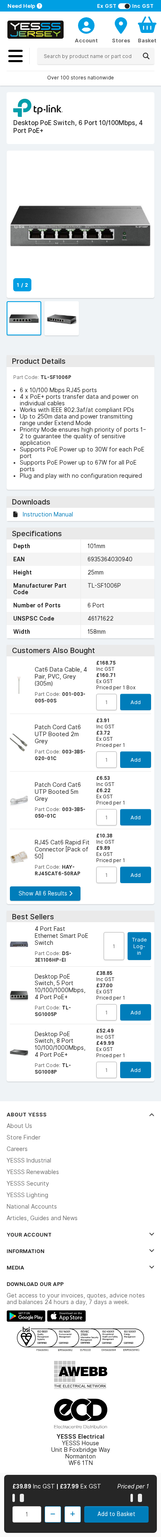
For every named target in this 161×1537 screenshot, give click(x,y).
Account (86, 40)
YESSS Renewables (33, 1172)
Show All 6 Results (44, 893)
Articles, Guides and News (42, 1218)
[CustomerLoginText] (86, 24)
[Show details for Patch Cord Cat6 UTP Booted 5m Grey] (19, 800)
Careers (17, 1149)
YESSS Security (28, 1183)
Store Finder (23, 1137)
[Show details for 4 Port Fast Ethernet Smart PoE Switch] (19, 944)
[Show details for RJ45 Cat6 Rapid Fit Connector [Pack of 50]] (19, 858)
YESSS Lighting (27, 1195)
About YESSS (27, 1114)
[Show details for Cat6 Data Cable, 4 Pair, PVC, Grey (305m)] (19, 685)
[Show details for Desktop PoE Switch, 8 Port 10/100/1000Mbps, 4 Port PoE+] (19, 1053)
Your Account (29, 1234)
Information (26, 1251)
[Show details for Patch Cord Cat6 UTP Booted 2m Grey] (19, 743)
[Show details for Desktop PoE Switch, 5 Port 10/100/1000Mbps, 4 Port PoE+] (19, 995)
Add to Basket (116, 1514)
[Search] (146, 56)
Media (15, 1267)
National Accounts (32, 1206)
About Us (19, 1126)
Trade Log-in (139, 946)
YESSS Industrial (29, 1160)
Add (135, 702)
